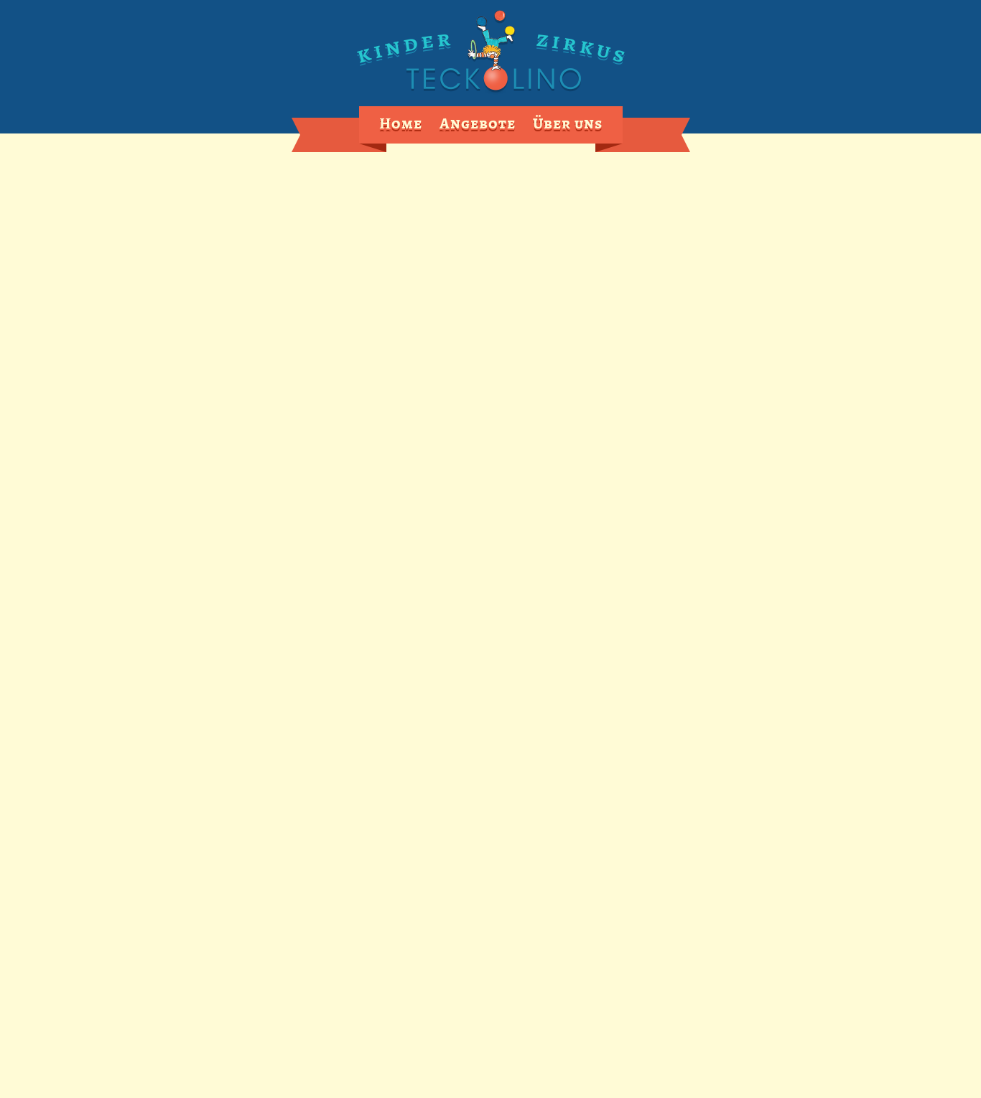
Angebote (478, 123)
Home (400, 123)
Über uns (568, 123)
